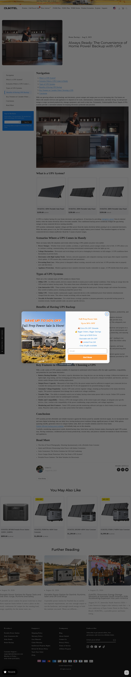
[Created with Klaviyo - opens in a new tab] (65, 364)
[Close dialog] (107, 314)
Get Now (87, 357)
